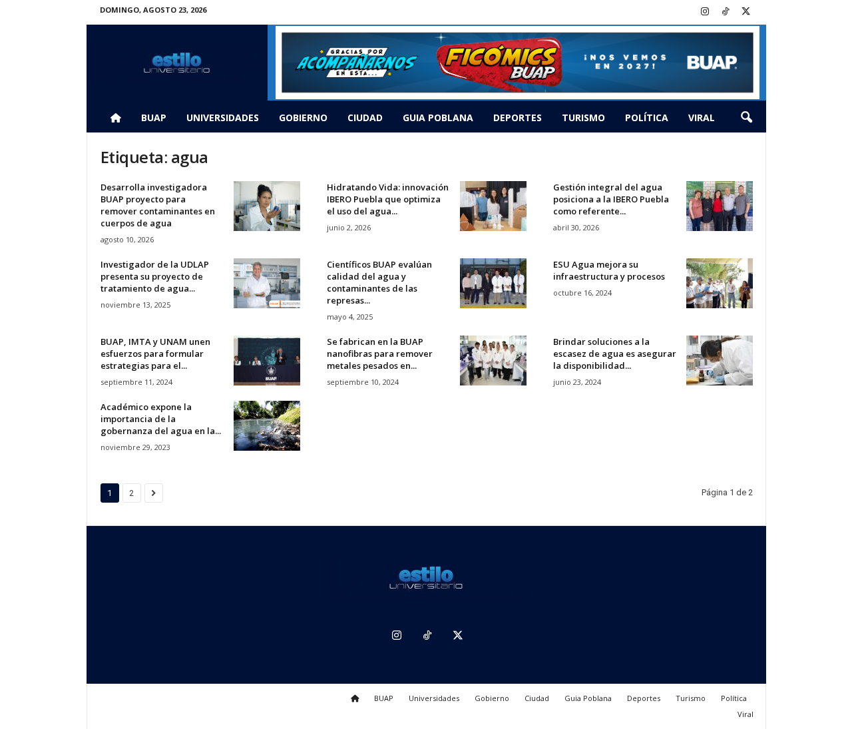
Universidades (222, 117)
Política (646, 117)
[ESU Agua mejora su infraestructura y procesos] (719, 283)
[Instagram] (705, 12)
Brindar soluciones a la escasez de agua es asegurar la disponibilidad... (614, 353)
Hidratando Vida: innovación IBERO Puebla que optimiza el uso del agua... (388, 199)
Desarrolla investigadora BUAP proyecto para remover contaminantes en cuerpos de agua (158, 205)
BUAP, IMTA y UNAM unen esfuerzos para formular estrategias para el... (155, 353)
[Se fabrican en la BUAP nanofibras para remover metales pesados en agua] (493, 360)
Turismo (583, 117)
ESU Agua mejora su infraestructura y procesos (609, 270)
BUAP (153, 117)
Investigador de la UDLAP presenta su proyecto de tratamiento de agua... (155, 276)
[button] (746, 117)
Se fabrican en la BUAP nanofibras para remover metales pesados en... (380, 353)
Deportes (517, 117)
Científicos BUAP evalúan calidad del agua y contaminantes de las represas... (379, 282)
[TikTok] (726, 12)
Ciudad (365, 117)
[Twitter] (746, 12)
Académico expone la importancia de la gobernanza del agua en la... (161, 419)
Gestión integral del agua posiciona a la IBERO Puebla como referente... (611, 199)
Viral (701, 117)
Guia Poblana (438, 117)
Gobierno (303, 117)
